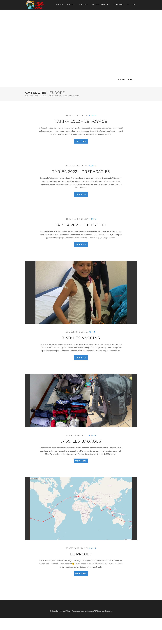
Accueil (59, 4)
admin (92, 115)
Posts (70, 4)
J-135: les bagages (81, 441)
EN (128, 4)
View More (81, 141)
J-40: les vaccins (81, 337)
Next (131, 79)
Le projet (81, 554)
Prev (122, 79)
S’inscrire (118, 4)
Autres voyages (100, 4)
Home (43, 96)
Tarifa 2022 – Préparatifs (81, 171)
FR (134, 4)
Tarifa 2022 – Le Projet (81, 225)
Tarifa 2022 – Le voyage (81, 121)
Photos (82, 4)
